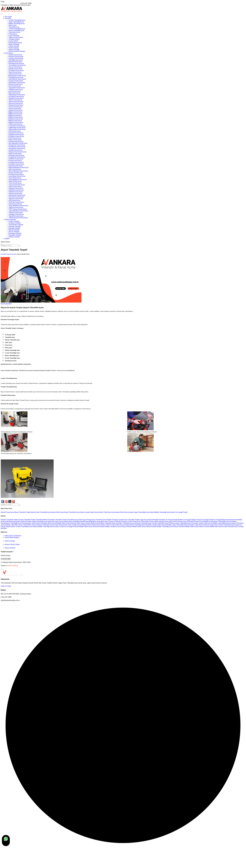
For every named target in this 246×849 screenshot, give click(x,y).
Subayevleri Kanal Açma (16, 195)
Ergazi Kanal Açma (15, 140)
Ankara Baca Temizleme (13, 536)
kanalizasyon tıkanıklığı (234, 519)
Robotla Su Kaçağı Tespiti (187, 519)
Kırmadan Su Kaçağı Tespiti (168, 519)
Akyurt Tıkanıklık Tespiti (22, 512)
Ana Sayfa (8, 16)
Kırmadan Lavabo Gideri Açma (201, 523)
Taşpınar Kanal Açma (15, 198)
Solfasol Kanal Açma (15, 192)
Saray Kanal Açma (14, 178)
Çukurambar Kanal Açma (17, 129)
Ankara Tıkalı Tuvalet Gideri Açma (112, 525)
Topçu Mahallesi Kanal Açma (18, 205)
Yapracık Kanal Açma (15, 207)
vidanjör (161, 521)
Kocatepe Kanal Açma (16, 162)
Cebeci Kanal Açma (15, 124)
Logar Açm (143, 519)
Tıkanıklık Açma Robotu (104, 519)
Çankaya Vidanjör (14, 223)
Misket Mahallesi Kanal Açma (18, 167)
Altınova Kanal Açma (15, 103)
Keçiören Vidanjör (14, 226)
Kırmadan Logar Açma (195, 525)
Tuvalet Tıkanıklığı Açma (16, 29)
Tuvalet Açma (123, 519)
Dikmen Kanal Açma (15, 84)
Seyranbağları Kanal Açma (17, 179)
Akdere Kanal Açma (15, 100)
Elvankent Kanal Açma (16, 136)
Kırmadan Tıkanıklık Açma (125, 523)
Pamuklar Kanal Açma (16, 174)
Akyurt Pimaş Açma (7, 512)
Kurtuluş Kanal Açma (15, 166)
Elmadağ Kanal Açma (15, 77)
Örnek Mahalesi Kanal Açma (18, 171)
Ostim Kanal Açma (14, 169)
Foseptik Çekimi (14, 39)
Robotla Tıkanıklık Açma (107, 523)
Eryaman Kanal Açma (15, 141)
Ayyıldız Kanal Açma (15, 110)
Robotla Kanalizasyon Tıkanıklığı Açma (216, 521)
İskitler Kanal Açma (15, 153)
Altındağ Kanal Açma (15, 60)
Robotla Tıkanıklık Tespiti (9, 519)
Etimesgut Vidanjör (14, 233)
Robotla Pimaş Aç (121, 521)
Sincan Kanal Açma (15, 67)
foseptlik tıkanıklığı (86, 521)
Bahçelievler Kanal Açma (17, 75)
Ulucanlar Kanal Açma (16, 197)
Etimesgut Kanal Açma (16, 63)
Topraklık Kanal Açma (15, 216)
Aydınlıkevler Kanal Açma (17, 79)
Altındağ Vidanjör (14, 228)
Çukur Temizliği (13, 36)
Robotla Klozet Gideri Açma (90, 525)
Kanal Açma (9, 53)
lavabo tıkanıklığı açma (40, 521)
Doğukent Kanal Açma (16, 134)
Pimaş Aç (112, 521)
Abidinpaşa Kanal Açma (16, 94)
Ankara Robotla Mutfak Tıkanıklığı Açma (159, 526)
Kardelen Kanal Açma (15, 159)
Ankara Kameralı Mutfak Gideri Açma (185, 526)
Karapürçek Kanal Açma (16, 157)
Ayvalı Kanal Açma (14, 108)
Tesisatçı (115, 519)
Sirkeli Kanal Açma (14, 181)
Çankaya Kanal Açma (15, 58)
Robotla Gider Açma (63, 523)
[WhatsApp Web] (6, 840)
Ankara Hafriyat (10, 548)
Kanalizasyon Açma (15, 42)
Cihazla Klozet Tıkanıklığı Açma (135, 525)
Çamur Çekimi (13, 41)
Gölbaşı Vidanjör (14, 237)
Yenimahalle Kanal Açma (17, 65)
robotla (22, 521)
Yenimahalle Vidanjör (15, 224)
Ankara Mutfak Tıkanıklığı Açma (43, 526)
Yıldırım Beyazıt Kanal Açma (18, 218)
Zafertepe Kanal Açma (16, 190)
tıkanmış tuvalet (14, 521)
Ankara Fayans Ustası (12, 544)
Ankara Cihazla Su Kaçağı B (64, 526)
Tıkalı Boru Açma (14, 32)
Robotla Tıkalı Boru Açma (13, 525)
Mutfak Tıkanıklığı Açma (16, 23)
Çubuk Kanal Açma (15, 74)
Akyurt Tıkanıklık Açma (72, 512)
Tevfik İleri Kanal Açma (16, 202)
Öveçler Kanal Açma (15, 172)
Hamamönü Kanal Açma (16, 148)
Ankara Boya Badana (12, 537)
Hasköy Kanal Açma (15, 150)
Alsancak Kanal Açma (15, 101)
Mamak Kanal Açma (15, 62)
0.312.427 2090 (6, 559)
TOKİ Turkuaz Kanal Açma (17, 209)
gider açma (96, 521)
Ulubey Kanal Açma (15, 193)
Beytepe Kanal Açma (15, 119)
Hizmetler (8, 18)
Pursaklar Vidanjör (14, 235)
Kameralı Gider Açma (77, 523)
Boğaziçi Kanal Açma (15, 122)
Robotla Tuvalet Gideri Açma (156, 525)
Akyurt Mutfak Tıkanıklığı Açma (160, 512)
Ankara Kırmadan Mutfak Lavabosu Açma (107, 526)
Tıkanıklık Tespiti (133, 519)
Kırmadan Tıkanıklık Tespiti (57, 519)
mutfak (156, 521)
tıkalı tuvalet (5, 521)
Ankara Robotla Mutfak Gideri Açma (133, 526)
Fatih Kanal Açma (14, 131)
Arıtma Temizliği (13, 49)
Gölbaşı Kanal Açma (15, 68)
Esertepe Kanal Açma (15, 133)
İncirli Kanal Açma (14, 91)
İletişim (7, 238)
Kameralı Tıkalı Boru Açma (45, 525)
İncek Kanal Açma (14, 86)
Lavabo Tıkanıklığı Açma (16, 20)
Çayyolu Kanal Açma (15, 81)
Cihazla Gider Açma (92, 523)
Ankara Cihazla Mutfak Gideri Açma (211, 526)
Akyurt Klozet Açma (122, 512)
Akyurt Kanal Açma (14, 72)
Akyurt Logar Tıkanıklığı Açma (139, 512)
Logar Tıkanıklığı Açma (16, 22)
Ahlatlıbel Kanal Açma (16, 98)
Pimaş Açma (12, 34)
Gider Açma (12, 25)
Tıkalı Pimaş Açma (134, 521)
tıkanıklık (9, 304)
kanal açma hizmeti (170, 521)
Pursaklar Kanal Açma (16, 70)
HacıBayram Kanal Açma (17, 146)
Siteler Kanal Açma (15, 186)
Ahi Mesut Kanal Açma (16, 96)
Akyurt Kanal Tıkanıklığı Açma (41, 512)
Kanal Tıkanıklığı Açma (16, 30)
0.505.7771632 (6, 586)
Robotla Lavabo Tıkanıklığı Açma (180, 523)
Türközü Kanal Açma (15, 212)
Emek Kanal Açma (14, 138)
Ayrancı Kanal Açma (15, 107)
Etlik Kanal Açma (14, 93)
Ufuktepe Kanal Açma (15, 188)
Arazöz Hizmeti (13, 46)
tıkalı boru (51, 521)
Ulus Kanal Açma (14, 200)
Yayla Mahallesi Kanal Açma (18, 211)
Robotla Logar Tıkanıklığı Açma (176, 525)
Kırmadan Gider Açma (48, 523)
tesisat (3, 304)
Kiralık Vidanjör (13, 48)
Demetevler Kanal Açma (16, 82)
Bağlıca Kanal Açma (15, 112)
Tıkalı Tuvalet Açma (74, 525)
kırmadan (28, 521)
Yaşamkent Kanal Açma (16, 88)
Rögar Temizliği (13, 44)
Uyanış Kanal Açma (15, 204)
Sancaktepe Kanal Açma (16, 176)
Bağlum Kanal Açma (15, 114)
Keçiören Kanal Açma (15, 56)
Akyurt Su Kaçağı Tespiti (179, 512)
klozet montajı (239, 526)
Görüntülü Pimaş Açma (194, 521)
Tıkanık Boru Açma (29, 525)
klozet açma (59, 521)
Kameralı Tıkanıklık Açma (142, 523)
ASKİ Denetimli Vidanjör (16, 51)
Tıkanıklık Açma (13, 27)
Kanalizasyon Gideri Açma (31, 523)
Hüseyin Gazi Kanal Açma (17, 152)
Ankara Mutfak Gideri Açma (83, 526)
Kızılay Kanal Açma (15, 160)
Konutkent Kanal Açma (16, 164)
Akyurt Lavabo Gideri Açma (89, 512)
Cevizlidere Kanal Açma (16, 126)
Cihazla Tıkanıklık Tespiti (26, 519)
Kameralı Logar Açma (210, 525)
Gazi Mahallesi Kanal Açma (17, 143)
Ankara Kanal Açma (15, 55)
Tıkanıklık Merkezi (42, 519)
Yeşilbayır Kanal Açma (16, 214)
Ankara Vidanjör (10, 219)
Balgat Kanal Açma (15, 115)
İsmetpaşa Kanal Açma (16, 155)
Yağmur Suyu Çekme (15, 37)
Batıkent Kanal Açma (15, 117)
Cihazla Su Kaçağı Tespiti (205, 519)
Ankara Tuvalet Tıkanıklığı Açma (21, 526)
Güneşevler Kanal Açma (16, 145)
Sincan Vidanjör (13, 231)
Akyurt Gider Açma (57, 512)
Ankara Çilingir (10, 541)
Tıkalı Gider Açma (147, 521)
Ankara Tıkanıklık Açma (226, 525)
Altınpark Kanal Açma (15, 105)
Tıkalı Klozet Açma (61, 525)
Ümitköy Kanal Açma (15, 89)
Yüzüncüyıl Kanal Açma (16, 185)
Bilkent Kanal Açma (15, 120)
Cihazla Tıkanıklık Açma (160, 523)
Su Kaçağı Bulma (220, 519)
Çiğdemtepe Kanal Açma (16, 127)
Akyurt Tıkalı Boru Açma (107, 512)
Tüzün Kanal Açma (14, 183)
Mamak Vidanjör (14, 230)
